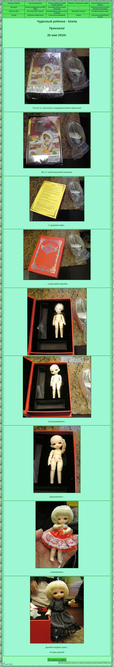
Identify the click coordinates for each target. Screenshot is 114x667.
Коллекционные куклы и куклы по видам (57, 12)
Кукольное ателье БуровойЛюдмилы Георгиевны (100, 8)
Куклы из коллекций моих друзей (100, 16)
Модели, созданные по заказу (78, 3)
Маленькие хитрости (79, 11)
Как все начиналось (35, 3)
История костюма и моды (100, 11)
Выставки (14, 7)
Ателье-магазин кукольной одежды (100, 4)
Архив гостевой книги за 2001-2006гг (35, 8)
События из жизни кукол (35, 15)
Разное (78, 15)
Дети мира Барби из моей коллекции (57, 8)
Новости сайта (14, 11)
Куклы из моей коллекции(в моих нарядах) (57, 4)
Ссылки (13, 15)
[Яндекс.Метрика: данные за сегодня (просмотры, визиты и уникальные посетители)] (8, 663)
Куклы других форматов (57, 15)
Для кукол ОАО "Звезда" (35, 11)
